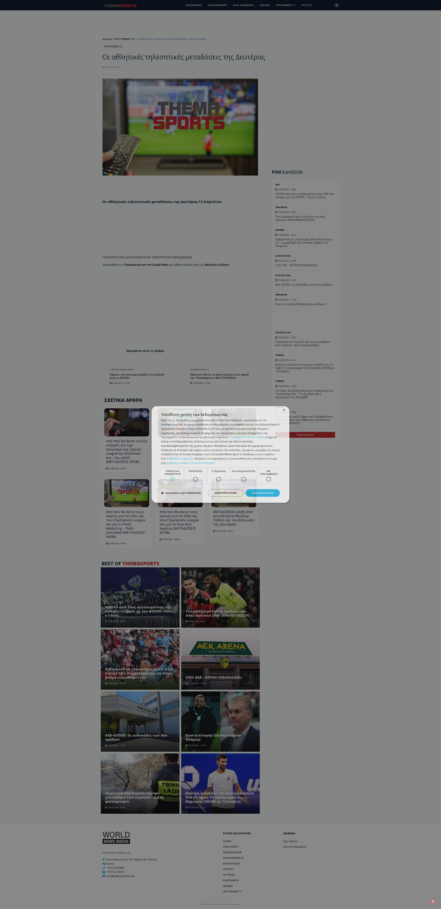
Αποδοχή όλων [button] (262, 492)
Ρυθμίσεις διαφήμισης (180, 458)
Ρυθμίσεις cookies (178, 462)
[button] (181, 493)
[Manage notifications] (433, 901)
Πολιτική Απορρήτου (202, 462)
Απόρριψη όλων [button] (226, 492)
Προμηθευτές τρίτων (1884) (247, 437)
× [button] (284, 410)
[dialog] (220, 454)
